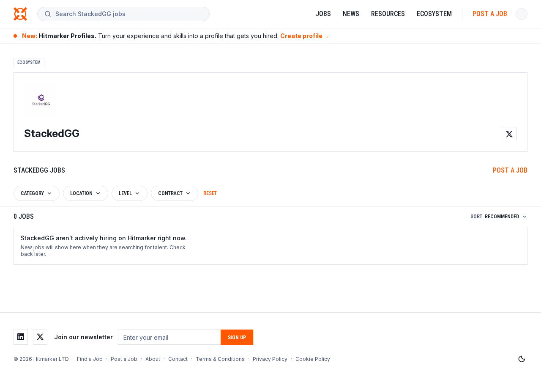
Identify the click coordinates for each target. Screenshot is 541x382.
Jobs (323, 14)
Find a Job (90, 359)
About (152, 359)
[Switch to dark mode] (521, 359)
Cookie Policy (312, 359)
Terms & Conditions (220, 359)
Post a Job (490, 14)
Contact (178, 359)
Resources (388, 14)
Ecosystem (434, 14)
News (351, 14)
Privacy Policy (270, 359)
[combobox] (128, 14)
